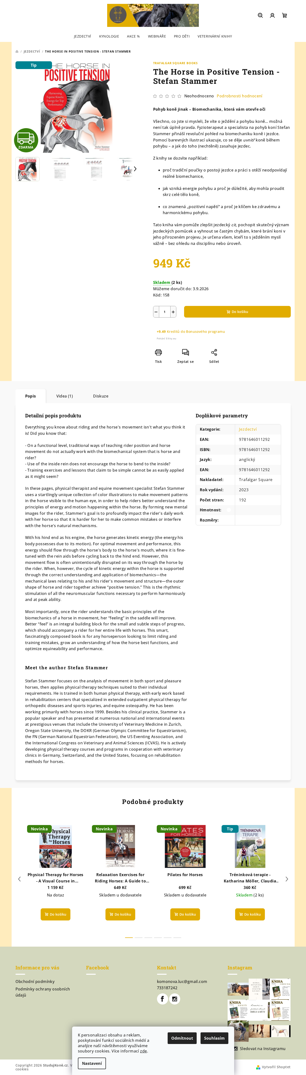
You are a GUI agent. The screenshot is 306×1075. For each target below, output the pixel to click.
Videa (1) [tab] (64, 396)
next (287, 879)
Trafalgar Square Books (175, 63)
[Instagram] (174, 999)
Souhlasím (214, 1038)
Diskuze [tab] (100, 396)
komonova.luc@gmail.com (182, 981)
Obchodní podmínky (35, 981)
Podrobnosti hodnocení (239, 96)
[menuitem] (82, 36)
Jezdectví (248, 429)
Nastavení (92, 1063)
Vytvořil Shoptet (276, 1067)
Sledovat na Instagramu (263, 1048)
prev (19, 879)
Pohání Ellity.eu (166, 338)
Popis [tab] (30, 396)
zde (143, 1051)
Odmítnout (182, 1038)
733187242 (167, 987)
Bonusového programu (205, 331)
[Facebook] (162, 999)
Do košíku (240, 311)
